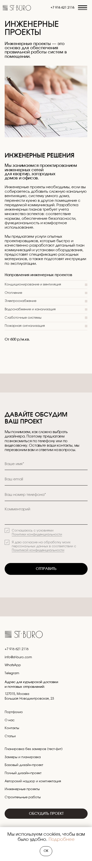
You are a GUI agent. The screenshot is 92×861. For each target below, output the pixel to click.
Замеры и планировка (23, 757)
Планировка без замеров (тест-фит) (34, 749)
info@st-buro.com (18, 657)
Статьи (10, 736)
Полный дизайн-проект (23, 773)
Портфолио (14, 712)
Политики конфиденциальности (37, 534)
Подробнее (62, 839)
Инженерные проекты (22, 789)
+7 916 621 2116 (62, 7)
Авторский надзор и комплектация (33, 781)
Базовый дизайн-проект (24, 765)
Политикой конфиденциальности (38, 550)
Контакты (12, 728)
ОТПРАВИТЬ (46, 569)
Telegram (12, 673)
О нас (9, 720)
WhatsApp (13, 665)
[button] (83, 8)
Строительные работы (23, 797)
